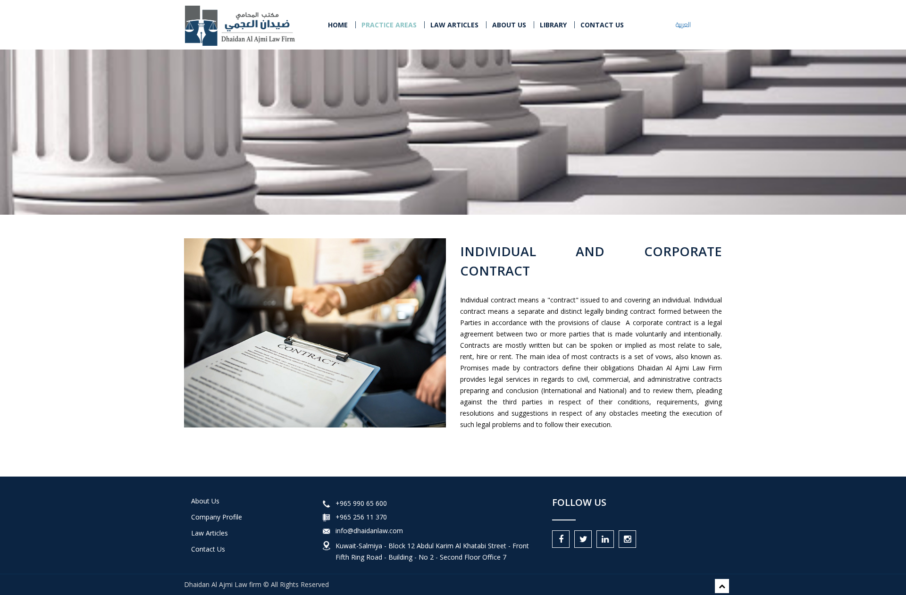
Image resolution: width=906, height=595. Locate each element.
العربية (683, 24)
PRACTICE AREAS (389, 24)
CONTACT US (602, 24)
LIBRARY (553, 24)
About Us (509, 24)
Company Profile (216, 516)
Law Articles (209, 532)
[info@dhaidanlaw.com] (326, 530)
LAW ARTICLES (454, 24)
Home (338, 24)
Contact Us (208, 549)
